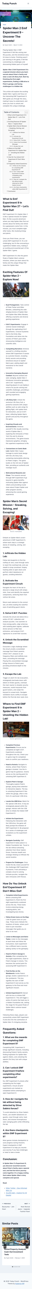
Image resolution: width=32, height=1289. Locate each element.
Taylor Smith (8, 45)
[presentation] (16, 1236)
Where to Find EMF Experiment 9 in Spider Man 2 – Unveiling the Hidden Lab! (17, 152)
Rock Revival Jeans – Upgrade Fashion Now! (24, 1207)
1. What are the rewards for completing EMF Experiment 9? (19, 167)
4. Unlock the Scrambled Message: (19, 143)
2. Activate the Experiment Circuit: (17, 137)
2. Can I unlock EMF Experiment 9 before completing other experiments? (18, 174)
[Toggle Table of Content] (25, 112)
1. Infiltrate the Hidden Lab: (18, 133)
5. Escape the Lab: (17, 146)
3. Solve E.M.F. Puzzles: (19, 140)
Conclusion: (12, 191)
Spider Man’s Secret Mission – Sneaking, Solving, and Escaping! (17, 128)
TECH (4, 24)
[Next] (27, 1246)
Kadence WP (19, 1284)
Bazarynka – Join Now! (8, 1206)
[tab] (12, 1266)
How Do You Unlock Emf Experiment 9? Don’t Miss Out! (16, 159)
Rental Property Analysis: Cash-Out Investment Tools (15, 1252)
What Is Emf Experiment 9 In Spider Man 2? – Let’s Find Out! (17, 117)
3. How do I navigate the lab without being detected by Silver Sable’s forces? (19, 182)
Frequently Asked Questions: (17, 163)
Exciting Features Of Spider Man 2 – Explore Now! (17, 123)
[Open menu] (28, 3)
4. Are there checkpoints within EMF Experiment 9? (19, 188)
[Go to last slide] (5, 1246)
